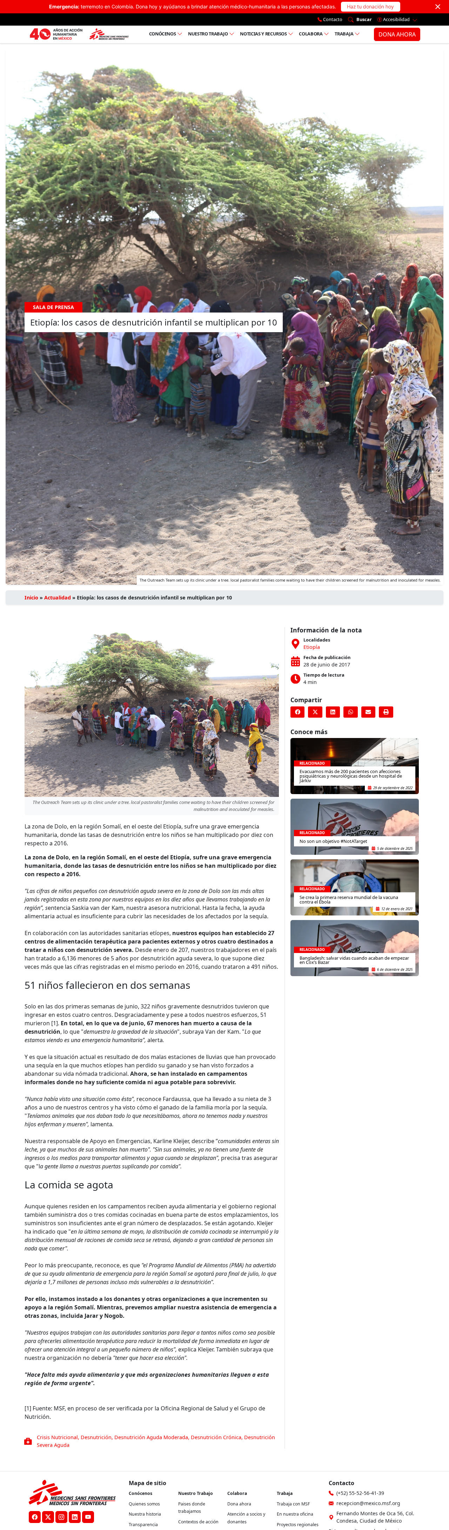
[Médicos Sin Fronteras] (79, 34)
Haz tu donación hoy (370, 6)
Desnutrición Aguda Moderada (151, 1437)
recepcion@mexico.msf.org (368, 1503)
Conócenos (162, 34)
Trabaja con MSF (293, 1504)
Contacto (332, 19)
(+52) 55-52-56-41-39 (360, 1493)
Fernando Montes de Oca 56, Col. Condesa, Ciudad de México (375, 1517)
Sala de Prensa (53, 307)
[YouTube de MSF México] (88, 1517)
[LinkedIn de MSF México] (75, 1517)
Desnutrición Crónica (216, 1437)
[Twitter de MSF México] (48, 1517)
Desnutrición (96, 1437)
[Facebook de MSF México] (35, 1517)
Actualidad (57, 597)
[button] (297, 712)
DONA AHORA (397, 34)
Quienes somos (144, 1504)
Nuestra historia (145, 1514)
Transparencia (143, 1525)
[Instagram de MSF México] (61, 1517)
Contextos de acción (198, 1522)
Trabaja (344, 34)
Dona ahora (239, 1504)
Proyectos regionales (298, 1525)
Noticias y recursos (263, 34)
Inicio (31, 597)
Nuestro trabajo (208, 34)
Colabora (310, 34)
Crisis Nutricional (57, 1437)
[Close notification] (438, 6)
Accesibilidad (396, 19)
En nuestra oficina (295, 1514)
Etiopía (311, 647)
